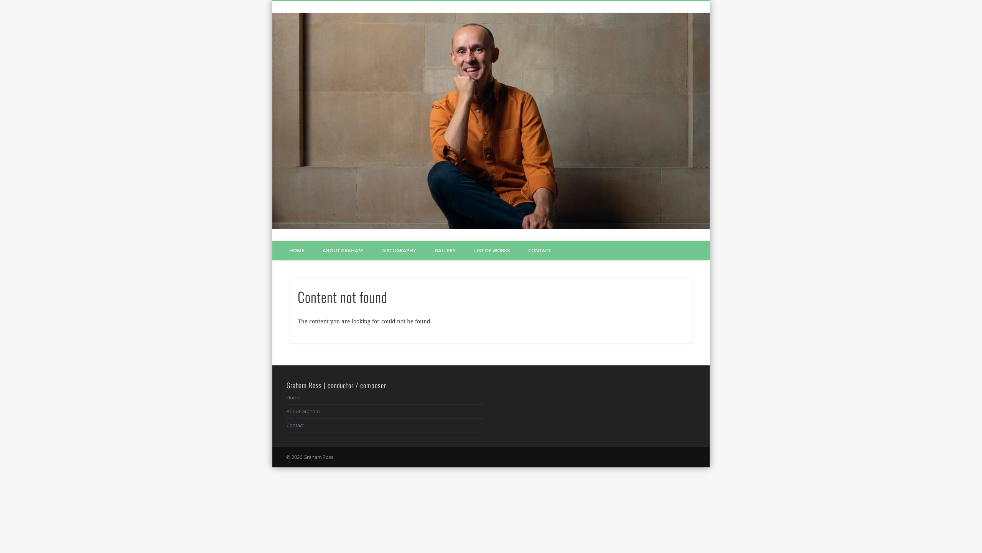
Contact (539, 250)
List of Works (492, 250)
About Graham (343, 250)
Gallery (445, 250)
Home (296, 250)
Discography (398, 250)
